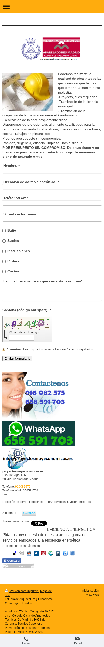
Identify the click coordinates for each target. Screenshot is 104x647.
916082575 (22, 486)
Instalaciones (18, 251)
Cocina (13, 271)
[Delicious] (14, 553)
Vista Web (92, 594)
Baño (11, 230)
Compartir (13, 560)
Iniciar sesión (90, 590)
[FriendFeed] (72, 553)
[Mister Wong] (43, 553)
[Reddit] (29, 553)
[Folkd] (36, 553)
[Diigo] (65, 553)
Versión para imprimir (24, 591)
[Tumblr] (58, 553)
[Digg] (21, 553)
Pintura (13, 261)
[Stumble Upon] (50, 553)
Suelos (13, 241)
